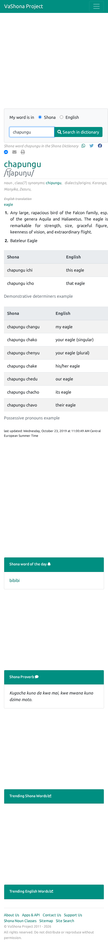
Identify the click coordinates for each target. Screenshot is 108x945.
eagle (8, 204)
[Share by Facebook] (100, 146)
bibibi (14, 580)
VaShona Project (23, 6)
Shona (49, 117)
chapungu (22, 164)
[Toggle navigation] (96, 6)
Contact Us (52, 915)
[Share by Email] (15, 152)
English (71, 117)
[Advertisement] (54, 64)
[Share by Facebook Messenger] (6, 152)
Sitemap (46, 921)
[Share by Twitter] (92, 146)
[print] (23, 152)
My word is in (21, 117)
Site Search (65, 921)
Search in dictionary (80, 132)
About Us (11, 915)
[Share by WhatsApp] (84, 146)
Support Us (73, 915)
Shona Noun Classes (20, 921)
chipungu (53, 183)
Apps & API (31, 915)
